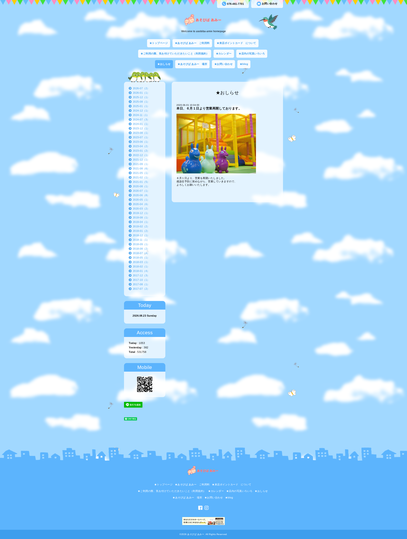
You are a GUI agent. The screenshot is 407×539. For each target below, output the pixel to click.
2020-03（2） (141, 208)
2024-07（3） (141, 119)
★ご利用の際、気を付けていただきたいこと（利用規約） (175, 53)
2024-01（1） (141, 124)
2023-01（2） (141, 150)
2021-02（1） (141, 177)
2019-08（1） (141, 217)
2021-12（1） (141, 159)
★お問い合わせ (223, 64)
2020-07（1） (141, 190)
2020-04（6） (141, 204)
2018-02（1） (141, 266)
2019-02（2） (141, 226)
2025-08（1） (141, 101)
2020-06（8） (141, 195)
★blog (244, 64)
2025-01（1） (141, 106)
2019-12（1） (141, 213)
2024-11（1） (141, 115)
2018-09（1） (141, 244)
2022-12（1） (141, 155)
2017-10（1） (141, 280)
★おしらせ (164, 64)
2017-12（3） (141, 275)
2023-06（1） (141, 141)
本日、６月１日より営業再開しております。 (209, 108)
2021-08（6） (141, 168)
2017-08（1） (141, 284)
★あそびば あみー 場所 (192, 64)
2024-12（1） (141, 110)
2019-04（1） (141, 222)
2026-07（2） (141, 88)
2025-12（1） (141, 97)
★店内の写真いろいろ (252, 53)
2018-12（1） (141, 235)
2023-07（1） (141, 137)
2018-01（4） (141, 271)
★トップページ (158, 43)
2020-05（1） (141, 199)
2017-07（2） (141, 288)
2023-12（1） (141, 128)
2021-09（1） (141, 164)
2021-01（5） (141, 182)
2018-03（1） (141, 262)
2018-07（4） (141, 253)
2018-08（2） (141, 248)
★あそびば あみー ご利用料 (192, 43)
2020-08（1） (141, 186)
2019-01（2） (141, 231)
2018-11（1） (141, 239)
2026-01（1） (141, 92)
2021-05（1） (141, 173)
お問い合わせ (270, 3)
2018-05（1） (141, 257)
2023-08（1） (141, 133)
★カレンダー (224, 53)
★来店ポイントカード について (236, 43)
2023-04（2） (141, 146)
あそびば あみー (195, 534)
